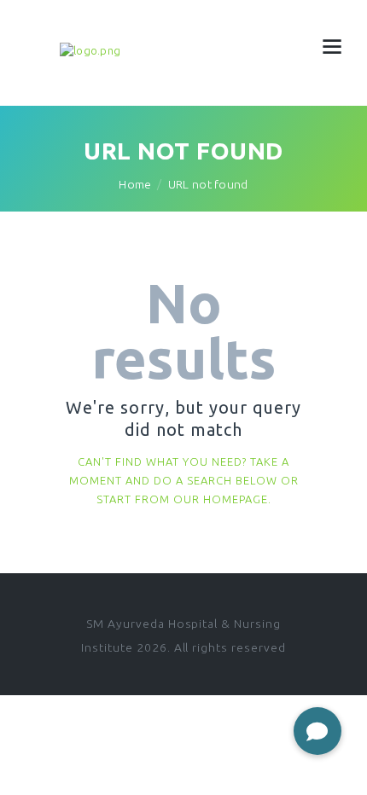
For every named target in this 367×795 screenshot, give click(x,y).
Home (135, 184)
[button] (317, 731)
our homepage (220, 499)
